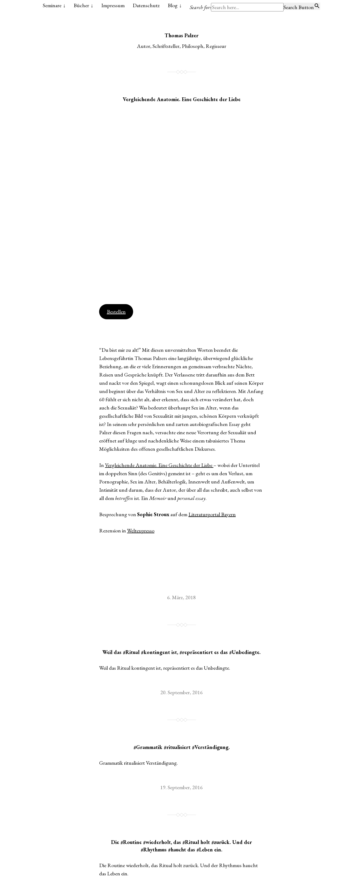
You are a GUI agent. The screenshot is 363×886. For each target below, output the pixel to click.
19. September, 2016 (181, 787)
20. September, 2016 (181, 692)
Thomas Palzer (181, 35)
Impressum (113, 5)
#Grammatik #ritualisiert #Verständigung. (181, 747)
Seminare (52, 5)
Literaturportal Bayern (212, 514)
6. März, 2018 (181, 597)
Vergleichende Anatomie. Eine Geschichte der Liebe (181, 99)
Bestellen (116, 311)
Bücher (81, 5)
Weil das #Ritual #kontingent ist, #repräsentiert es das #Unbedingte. (181, 652)
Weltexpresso (140, 530)
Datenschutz (146, 5)
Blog (173, 5)
